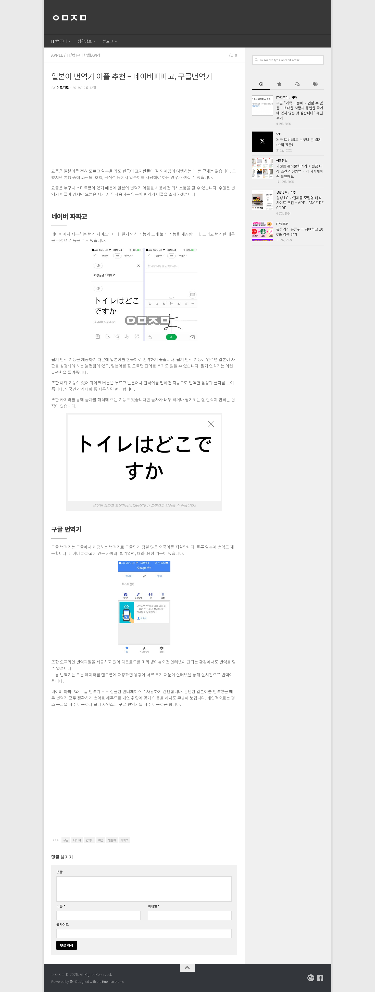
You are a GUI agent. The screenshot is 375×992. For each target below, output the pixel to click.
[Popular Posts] (279, 84)
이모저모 (63, 87)
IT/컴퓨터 (59, 41)
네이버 (77, 840)
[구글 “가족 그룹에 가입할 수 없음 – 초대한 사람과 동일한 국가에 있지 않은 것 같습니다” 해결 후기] (262, 105)
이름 (60, 906)
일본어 (112, 840)
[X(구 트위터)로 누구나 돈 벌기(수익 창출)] (262, 142)
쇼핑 (293, 192)
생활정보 (85, 41)
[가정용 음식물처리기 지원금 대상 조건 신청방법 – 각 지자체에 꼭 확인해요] (262, 168)
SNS (278, 134)
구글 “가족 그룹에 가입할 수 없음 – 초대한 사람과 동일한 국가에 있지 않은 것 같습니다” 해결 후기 (299, 110)
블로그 (108, 41)
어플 (100, 840)
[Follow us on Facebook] (320, 978)
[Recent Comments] (297, 84)
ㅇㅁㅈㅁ (69, 17)
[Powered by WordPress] (71, 981)
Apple (57, 55)
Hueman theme (113, 981)
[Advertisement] (144, 129)
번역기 (89, 840)
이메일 (154, 906)
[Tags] (315, 84)
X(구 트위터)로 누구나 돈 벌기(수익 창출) (298, 142)
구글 (65, 840)
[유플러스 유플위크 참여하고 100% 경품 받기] (262, 231)
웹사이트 (62, 924)
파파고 (124, 840)
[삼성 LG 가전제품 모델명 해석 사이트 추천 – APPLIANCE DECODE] (262, 200)
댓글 (59, 871)
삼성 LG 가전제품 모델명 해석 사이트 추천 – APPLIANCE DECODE (300, 202)
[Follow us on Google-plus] (311, 978)
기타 (294, 97)
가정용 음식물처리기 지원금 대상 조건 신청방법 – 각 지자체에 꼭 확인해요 (299, 171)
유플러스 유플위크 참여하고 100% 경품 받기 (299, 232)
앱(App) (93, 55)
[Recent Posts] (261, 84)
